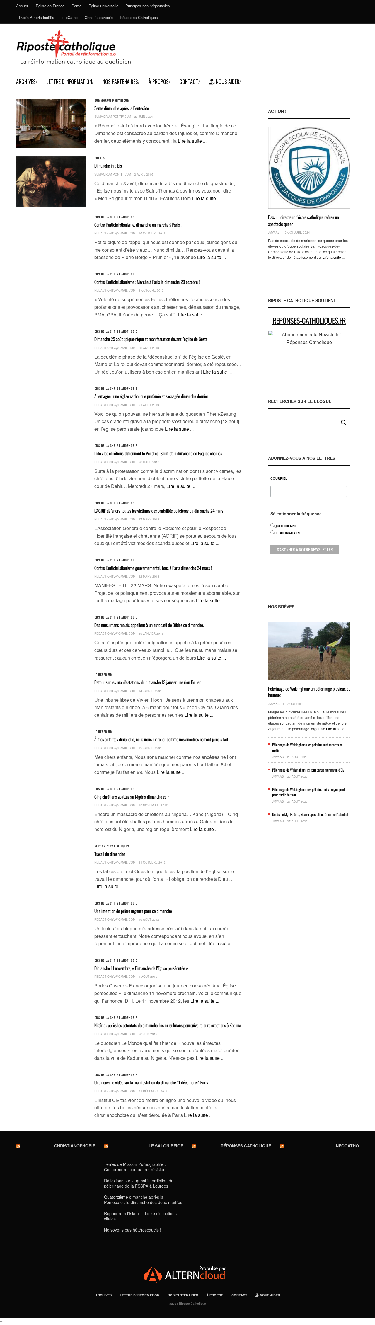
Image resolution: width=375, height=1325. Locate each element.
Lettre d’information (69, 81)
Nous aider (227, 81)
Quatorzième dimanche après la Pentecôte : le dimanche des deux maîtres (143, 1199)
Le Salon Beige (166, 1146)
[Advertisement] (309, 938)
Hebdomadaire (287, 533)
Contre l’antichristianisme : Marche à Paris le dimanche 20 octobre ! (147, 281)
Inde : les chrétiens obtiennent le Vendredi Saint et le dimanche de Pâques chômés (158, 453)
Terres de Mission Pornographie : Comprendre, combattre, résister (135, 1166)
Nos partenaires (120, 81)
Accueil (22, 5)
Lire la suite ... (192, 140)
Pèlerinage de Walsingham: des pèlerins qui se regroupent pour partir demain (308, 792)
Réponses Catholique (246, 1146)
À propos (159, 81)
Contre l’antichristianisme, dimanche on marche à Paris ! (138, 224)
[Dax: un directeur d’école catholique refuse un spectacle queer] (309, 168)
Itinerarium (103, 674)
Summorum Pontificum (112, 100)
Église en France (50, 5)
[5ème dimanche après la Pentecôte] (51, 123)
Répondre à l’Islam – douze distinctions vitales (140, 1216)
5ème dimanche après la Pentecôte (121, 108)
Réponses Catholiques (139, 17)
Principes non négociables (147, 5)
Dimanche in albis (108, 165)
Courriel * (279, 478)
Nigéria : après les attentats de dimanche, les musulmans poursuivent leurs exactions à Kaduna (167, 1025)
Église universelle (103, 5)
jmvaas (274, 232)
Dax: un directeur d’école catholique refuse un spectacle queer (303, 220)
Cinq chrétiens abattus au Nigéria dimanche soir (131, 796)
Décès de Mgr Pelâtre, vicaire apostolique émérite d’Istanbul (310, 814)
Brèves (99, 157)
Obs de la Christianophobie (115, 217)
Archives (26, 81)
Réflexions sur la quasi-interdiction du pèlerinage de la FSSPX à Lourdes (138, 1183)
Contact (188, 81)
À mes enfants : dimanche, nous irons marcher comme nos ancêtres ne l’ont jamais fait (161, 739)
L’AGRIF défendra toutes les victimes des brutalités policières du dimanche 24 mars (158, 510)
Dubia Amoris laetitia (36, 17)
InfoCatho (69, 17)
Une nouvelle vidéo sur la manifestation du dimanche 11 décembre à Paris (151, 1082)
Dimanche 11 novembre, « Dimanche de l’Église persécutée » (141, 968)
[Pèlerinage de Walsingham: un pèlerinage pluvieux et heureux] (309, 651)
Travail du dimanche (109, 853)
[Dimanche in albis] (51, 181)
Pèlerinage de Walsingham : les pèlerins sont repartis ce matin (307, 747)
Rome (76, 5)
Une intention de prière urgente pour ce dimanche (133, 910)
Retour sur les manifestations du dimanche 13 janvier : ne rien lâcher (147, 682)
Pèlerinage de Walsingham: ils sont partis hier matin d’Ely (308, 770)
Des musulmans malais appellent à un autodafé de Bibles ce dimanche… (149, 625)
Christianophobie (99, 17)
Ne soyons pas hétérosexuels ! (132, 1230)
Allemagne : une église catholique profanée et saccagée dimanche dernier (151, 396)
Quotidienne (285, 526)
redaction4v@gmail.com (114, 233)
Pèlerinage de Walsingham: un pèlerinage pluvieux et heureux (309, 692)
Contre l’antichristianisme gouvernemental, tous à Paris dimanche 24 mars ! (153, 567)
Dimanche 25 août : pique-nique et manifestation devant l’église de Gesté (151, 339)
